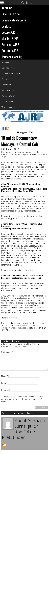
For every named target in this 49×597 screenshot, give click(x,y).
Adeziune (7, 7)
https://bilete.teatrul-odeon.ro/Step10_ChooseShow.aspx (21, 326)
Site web (5, 390)
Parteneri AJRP (10, 44)
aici (16, 218)
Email (4, 383)
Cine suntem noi (11, 13)
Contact (6, 26)
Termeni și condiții (12, 56)
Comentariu (7, 352)
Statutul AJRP (10, 50)
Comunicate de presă (14, 20)
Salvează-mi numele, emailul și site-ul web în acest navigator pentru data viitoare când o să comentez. (22, 399)
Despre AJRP (9, 32)
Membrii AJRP (10, 38)
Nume (4, 376)
